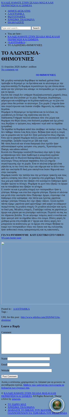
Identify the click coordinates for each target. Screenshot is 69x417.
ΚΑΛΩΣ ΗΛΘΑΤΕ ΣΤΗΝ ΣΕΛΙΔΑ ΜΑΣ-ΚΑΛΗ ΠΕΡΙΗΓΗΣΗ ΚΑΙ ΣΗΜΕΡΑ (27, 4)
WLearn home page (11, 237)
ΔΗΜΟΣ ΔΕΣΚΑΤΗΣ (19, 11)
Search (36, 28)
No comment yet (9, 69)
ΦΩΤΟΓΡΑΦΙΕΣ (16, 16)
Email (4, 364)
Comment (6, 332)
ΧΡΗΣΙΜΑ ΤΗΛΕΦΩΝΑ (21, 19)
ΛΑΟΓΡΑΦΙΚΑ (16, 13)
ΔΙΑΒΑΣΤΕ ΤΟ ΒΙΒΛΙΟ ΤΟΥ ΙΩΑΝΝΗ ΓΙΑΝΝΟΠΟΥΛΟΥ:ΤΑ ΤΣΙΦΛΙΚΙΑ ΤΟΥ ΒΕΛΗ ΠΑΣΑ (37, 411)
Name (4, 358)
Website (5, 370)
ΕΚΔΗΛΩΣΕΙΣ (16, 22)
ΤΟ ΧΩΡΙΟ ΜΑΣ (17, 404)
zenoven (16, 399)
